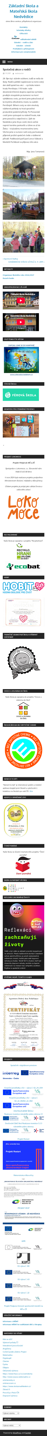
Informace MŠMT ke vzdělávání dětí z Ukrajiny (22, 1324)
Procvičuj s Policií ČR (11, 1392)
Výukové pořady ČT (10, 1342)
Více (31, 791)
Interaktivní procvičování (13, 1345)
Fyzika (5, 1364)
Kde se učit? (7, 1339)
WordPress (17, 1433)
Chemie (6, 1361)
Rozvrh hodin (8, 278)
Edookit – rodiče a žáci (23, 42)
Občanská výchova (10, 1371)
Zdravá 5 (6, 1389)
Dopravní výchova (10, 1396)
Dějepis (6, 1367)
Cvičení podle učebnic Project (14, 1352)
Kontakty (23, 27)
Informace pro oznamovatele (23, 52)
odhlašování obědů (28, 39)
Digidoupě (7, 1358)
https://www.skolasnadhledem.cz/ (17, 1386)
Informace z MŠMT (10, 1321)
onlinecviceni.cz (9, 1383)
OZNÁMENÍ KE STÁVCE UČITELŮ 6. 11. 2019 (25, 262)
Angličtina (7, 1349)
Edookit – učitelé (23, 46)
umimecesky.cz (9, 1380)
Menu (10, 62)
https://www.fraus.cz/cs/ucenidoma (17, 1374)
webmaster (19, 73)
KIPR (23, 1241)
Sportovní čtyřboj (11, 259)
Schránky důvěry (24, 30)
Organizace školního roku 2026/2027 (18, 275)
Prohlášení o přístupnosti (23, 49)
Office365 (24, 33)
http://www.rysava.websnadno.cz (16, 1377)
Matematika (7, 1355)
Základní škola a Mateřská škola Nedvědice (23, 11)
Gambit (28, 1433)
